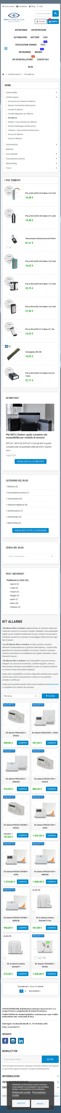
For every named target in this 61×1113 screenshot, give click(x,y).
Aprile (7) (14, 599)
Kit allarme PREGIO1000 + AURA (45, 826)
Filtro (51, 696)
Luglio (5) (14, 588)
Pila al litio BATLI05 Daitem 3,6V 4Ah (40, 261)
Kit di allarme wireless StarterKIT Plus (45, 919)
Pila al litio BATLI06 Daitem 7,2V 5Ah (40, 284)
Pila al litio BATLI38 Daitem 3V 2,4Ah (40, 216)
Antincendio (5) (14, 517)
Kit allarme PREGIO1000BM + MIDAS (16, 826)
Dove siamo (8, 6)
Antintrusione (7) (15, 511)
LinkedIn (21, 1041)
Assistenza (54, 1096)
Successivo (35, 991)
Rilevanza (8, 696)
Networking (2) (14, 523)
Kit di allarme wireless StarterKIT (16, 965)
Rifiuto (40, 1104)
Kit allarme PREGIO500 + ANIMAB (16, 780)
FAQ (41, 6)
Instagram (13, 1041)
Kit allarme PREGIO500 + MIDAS (16, 734)
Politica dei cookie (21, 1092)
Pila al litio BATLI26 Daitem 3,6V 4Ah (40, 307)
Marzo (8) (14, 603)
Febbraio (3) (15, 607)
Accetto (21, 1103)
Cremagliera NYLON (33, 352)
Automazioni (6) (14, 498)
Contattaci (22, 6)
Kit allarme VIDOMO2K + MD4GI (45, 965)
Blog (33, 6)
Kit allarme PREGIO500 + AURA (45, 733)
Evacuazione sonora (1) (18, 492)
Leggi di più (11, 455)
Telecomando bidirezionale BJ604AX (40, 239)
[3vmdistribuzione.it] (13, 17)
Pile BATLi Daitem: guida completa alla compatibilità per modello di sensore (26, 436)
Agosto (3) (14, 584)
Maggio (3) (14, 595)
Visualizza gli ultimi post (30, 461)
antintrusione (53, 684)
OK (52, 1059)
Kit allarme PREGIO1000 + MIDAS (45, 780)
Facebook (5, 1041)
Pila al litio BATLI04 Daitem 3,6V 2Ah (40, 193)
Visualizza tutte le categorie (30, 530)
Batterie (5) (12, 486)
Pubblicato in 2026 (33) (18, 580)
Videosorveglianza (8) (17, 505)
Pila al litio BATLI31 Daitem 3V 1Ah (39, 329)
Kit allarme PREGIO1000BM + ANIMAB (16, 919)
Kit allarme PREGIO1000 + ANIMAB (45, 873)
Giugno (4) (14, 592)
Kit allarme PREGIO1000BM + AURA (16, 873)
